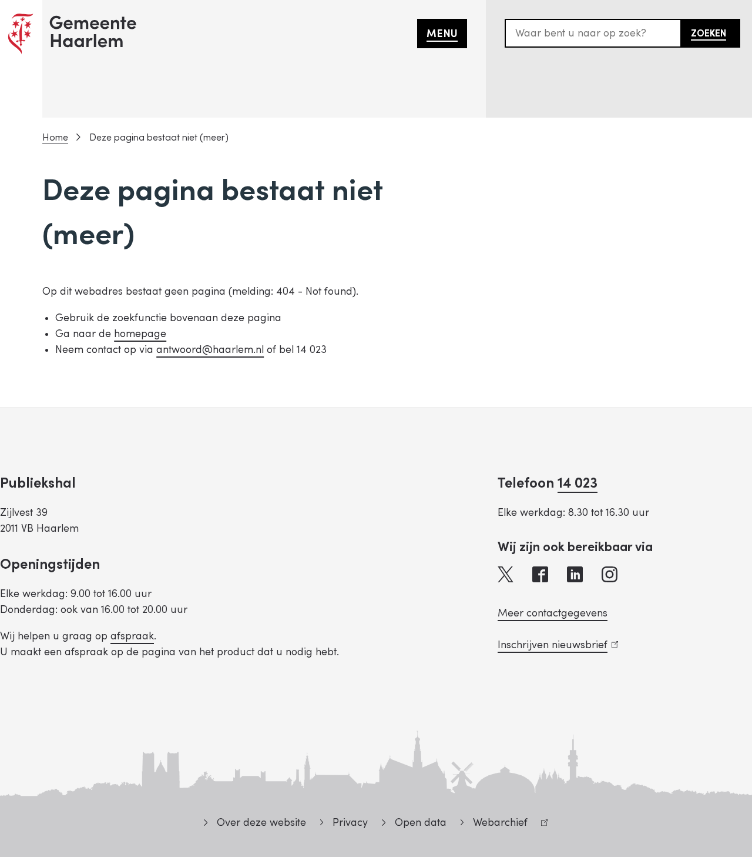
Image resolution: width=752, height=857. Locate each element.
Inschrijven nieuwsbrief (555, 645)
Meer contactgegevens (552, 613)
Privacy (350, 822)
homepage (140, 334)
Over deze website (261, 822)
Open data (420, 822)
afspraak (132, 636)
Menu (442, 34)
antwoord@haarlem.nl (210, 350)
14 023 (577, 483)
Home (55, 137)
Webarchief (494, 824)
